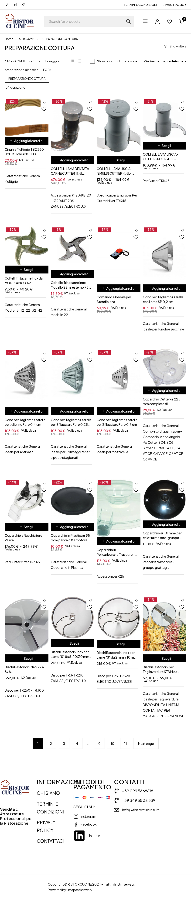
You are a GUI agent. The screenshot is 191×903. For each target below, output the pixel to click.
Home (9, 39)
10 (112, 743)
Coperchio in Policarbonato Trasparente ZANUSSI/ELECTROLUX (117, 554)
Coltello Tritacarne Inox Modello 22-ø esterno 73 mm (70, 287)
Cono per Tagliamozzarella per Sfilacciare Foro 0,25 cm (71, 424)
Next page (146, 743)
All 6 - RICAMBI (15, 61)
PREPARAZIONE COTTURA (26, 78)
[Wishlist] (169, 21)
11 (125, 743)
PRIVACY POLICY (174, 5)
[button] (26, 141)
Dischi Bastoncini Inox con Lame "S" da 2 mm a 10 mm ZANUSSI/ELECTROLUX (117, 657)
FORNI (47, 70)
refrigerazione (15, 87)
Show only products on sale (117, 61)
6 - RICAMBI (27, 39)
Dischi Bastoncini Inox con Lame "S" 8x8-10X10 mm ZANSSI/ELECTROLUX (70, 656)
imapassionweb (80, 890)
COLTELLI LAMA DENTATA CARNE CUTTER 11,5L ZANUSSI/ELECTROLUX (70, 173)
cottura (34, 61)
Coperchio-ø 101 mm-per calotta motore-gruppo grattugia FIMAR (162, 537)
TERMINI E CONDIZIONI (140, 5)
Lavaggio (52, 61)
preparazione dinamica (21, 70)
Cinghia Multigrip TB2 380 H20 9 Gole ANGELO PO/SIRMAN (24, 154)
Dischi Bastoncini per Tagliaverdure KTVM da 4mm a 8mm (160, 671)
